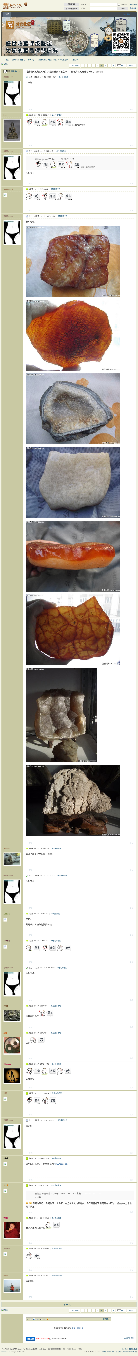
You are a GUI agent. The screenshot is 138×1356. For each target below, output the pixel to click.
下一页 (130, 66)
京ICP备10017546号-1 (109, 1351)
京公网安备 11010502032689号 (126, 1351)
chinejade (7, 1064)
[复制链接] (99, 72)
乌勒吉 (6, 1158)
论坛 (7, 14)
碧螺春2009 (15, 71)
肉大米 (6, 1185)
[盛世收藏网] (14, 10)
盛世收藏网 (2, 60)
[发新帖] (4, 64)
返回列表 (75, 66)
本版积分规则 (129, 1338)
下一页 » (69, 1304)
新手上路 (31, 60)
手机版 (124, 1349)
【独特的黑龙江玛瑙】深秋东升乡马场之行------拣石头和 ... (59, 60)
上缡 (5, 1033)
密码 (83, 8)
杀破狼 (6, 1006)
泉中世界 (7, 941)
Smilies (47, 1319)
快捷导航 (126, 14)
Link (37, 1319)
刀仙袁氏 (7, 914)
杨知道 (6, 1218)
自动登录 (123, 5)
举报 (131, 109)
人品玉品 (7, 1249)
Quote (40, 1319)
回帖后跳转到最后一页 (60, 1339)
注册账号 (133, 8)
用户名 (83, 5)
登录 (73, 1328)
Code (44, 1319)
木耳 (5, 1093)
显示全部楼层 (63, 77)
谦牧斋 (6, 1276)
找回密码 (133, 5)
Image (34, 1319)
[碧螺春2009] (5, 71)
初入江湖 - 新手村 (18, 60)
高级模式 (106, 1319)
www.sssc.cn (61, 1163)
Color (30, 1319)
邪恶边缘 (7, 849)
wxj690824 (8, 189)
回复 (30, 109)
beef (5, 115)
